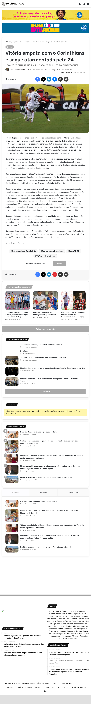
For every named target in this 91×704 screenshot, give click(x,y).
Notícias (20, 687)
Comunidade (11, 687)
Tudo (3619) (45, 391)
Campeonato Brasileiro (52, 251)
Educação (37, 687)
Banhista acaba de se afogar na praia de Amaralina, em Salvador (46, 477)
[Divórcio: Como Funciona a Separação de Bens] (11, 434)
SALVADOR (74, 251)
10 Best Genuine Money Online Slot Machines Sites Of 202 (42, 344)
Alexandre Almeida (16, 70)
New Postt (24, 351)
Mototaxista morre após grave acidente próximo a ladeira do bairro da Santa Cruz (53, 368)
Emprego (46, 687)
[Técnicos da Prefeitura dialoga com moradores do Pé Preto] (11, 360)
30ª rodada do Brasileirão (24, 251)
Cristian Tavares (66, 683)
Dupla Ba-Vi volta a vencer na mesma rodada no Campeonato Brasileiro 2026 (73, 314)
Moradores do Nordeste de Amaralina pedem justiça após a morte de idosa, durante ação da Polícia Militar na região (50, 467)
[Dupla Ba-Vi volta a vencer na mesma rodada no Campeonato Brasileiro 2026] (73, 300)
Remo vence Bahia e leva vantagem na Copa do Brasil (44, 313)
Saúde (46, 691)
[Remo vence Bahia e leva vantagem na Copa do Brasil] (45, 300)
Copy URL (59, 264)
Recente (43, 492)
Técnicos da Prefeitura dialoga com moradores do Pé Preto (43, 357)
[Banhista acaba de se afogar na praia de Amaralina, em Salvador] (11, 479)
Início (9, 42)
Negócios (75, 687)
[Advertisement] (45, 574)
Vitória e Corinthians (45, 256)
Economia (28, 687)
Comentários (73, 492)
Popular (15, 492)
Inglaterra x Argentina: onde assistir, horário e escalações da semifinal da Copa (16, 314)
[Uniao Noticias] (13, 4)
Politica (83, 687)
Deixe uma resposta (45, 329)
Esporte (15, 42)
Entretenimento (57, 687)
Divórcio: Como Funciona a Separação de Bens (38, 431)
